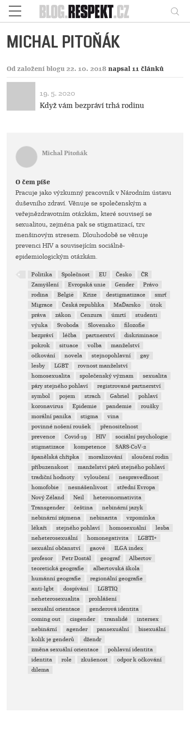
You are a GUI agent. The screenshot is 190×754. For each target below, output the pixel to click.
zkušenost (94, 659)
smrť (161, 294)
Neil (78, 497)
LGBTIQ (108, 588)
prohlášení (103, 598)
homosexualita (50, 375)
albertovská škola (116, 568)
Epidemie (84, 406)
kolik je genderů (52, 639)
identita (41, 659)
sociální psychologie (141, 436)
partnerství (100, 335)
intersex (148, 619)
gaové (97, 548)
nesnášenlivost (88, 487)
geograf (110, 558)
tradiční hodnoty (53, 477)
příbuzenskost (49, 467)
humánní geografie (56, 578)
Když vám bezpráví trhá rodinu (92, 105)
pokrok (40, 345)
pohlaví (148, 396)
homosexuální (127, 527)
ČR (144, 274)
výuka (39, 325)
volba (94, 345)
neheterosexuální (54, 538)
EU (102, 274)
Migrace (42, 304)
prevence (43, 436)
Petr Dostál (76, 558)
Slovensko (101, 325)
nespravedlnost (139, 477)
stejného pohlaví (78, 527)
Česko (124, 274)
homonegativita (108, 538)
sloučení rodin (150, 457)
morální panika (51, 416)
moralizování (105, 457)
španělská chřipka (55, 457)
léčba (69, 335)
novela (73, 355)
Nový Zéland (47, 497)
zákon (63, 315)
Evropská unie (87, 284)
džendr (92, 639)
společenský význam (106, 375)
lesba (162, 527)
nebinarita (103, 517)
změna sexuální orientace (65, 649)
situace (68, 345)
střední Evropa (136, 487)
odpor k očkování (139, 659)
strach (92, 396)
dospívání (75, 588)
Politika (41, 274)
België (65, 294)
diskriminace (141, 335)
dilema (40, 669)
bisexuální (152, 629)
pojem (67, 396)
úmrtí (118, 315)
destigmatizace (125, 294)
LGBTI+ (147, 538)
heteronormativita (117, 497)
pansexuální (113, 629)
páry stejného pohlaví (59, 386)
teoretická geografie (57, 568)
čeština (83, 507)
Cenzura (91, 315)
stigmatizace (48, 446)
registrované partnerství (129, 386)
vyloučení (97, 477)
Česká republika (83, 304)
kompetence (90, 446)
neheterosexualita (55, 598)
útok (156, 304)
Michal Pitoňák (64, 153)
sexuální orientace (55, 609)
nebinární (44, 629)
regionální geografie (116, 578)
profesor (42, 558)
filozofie (134, 325)
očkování (43, 355)
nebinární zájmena (55, 517)
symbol (40, 396)
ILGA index (128, 548)
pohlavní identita (130, 649)
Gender (124, 284)
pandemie (119, 406)
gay (144, 355)
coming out (46, 619)
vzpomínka (140, 517)
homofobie (45, 487)
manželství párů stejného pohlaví (121, 467)
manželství (125, 345)
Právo (150, 284)
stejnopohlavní (111, 355)
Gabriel (119, 396)
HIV (101, 436)
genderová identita (114, 609)
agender (76, 629)
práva (38, 315)
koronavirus (47, 406)
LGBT (61, 365)
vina (113, 416)
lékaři (39, 527)
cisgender (82, 619)
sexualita (155, 375)
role (66, 659)
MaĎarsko (127, 304)
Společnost (75, 274)
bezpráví (42, 335)
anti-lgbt (42, 588)
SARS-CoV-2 (130, 446)
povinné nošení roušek (61, 426)
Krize (90, 294)
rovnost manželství (103, 365)
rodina (39, 294)
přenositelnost (119, 426)
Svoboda (68, 325)
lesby (38, 365)
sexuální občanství (55, 548)
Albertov (140, 558)
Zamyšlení (45, 284)
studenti (146, 315)
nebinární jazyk (122, 507)
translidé (116, 619)
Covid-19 (76, 436)
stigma (89, 416)
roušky (150, 406)
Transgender (48, 507)
